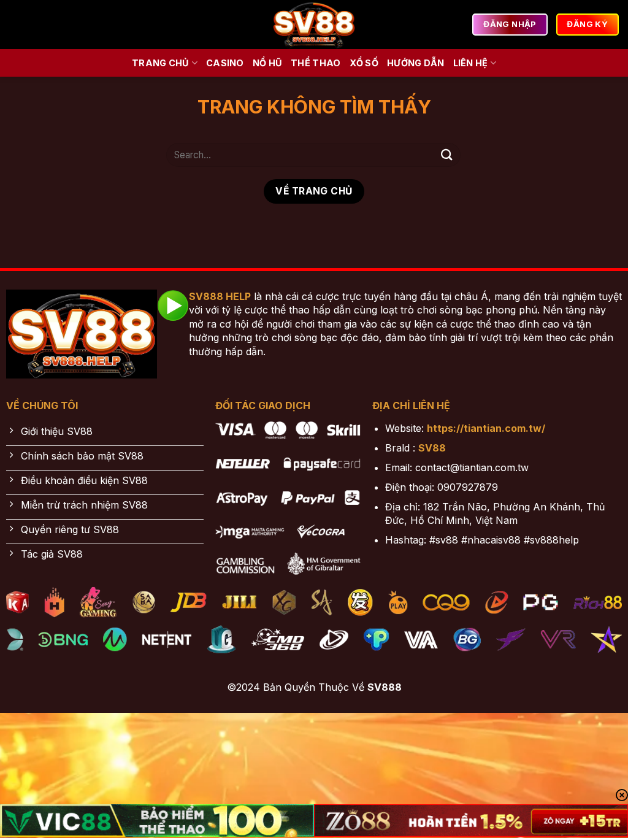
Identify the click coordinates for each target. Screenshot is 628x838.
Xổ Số (364, 63)
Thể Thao (315, 63)
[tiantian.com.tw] (314, 24)
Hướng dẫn (416, 63)
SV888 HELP (220, 296)
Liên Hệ (470, 63)
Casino (225, 63)
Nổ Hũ (267, 63)
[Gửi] (447, 155)
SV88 (432, 448)
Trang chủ (161, 63)
